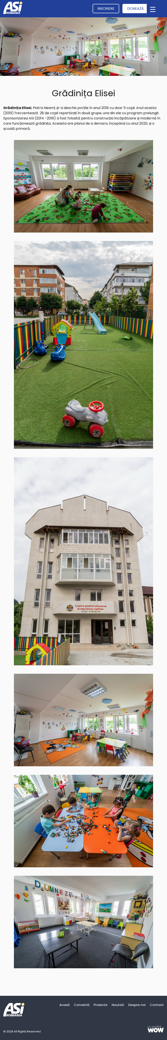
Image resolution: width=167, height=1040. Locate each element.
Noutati (118, 1005)
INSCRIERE (105, 8)
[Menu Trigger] (153, 9)
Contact (157, 1005)
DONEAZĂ (135, 8)
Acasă (64, 1005)
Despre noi (136, 1005)
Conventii (81, 1005)
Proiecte (100, 1005)
